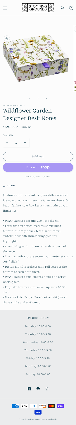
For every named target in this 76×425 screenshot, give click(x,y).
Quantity (8, 135)
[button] (5, 8)
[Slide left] (30, 98)
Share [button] (11, 185)
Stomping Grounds (32, 419)
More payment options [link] (38, 176)
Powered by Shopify (49, 419)
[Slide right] (46, 98)
